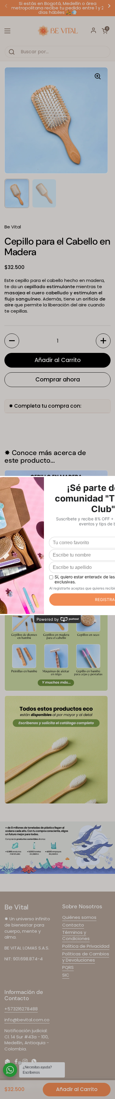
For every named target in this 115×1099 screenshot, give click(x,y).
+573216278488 (21, 1009)
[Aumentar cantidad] (103, 340)
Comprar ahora (57, 380)
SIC (65, 975)
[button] (105, 31)
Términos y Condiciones (76, 935)
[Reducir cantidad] (11, 340)
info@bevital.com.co (27, 1020)
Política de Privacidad (85, 946)
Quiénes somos (79, 917)
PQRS (68, 967)
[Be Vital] (57, 31)
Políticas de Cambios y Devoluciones (85, 957)
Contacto (73, 925)
